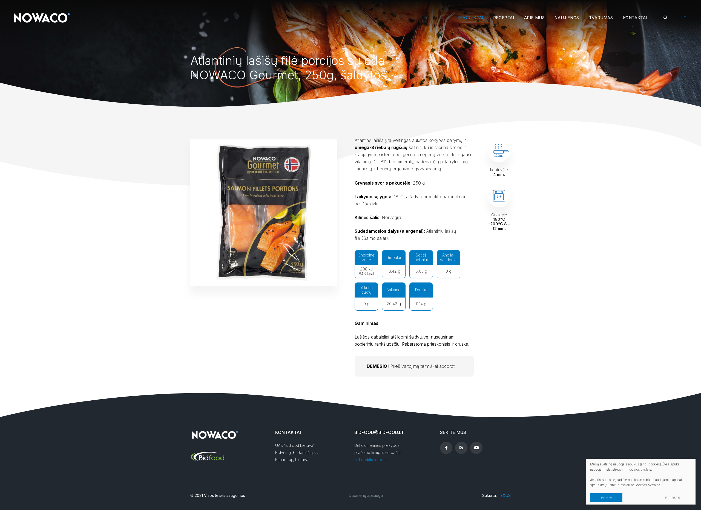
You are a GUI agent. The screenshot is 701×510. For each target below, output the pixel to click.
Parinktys (673, 497)
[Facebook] (446, 448)
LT (683, 17)
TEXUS (504, 495)
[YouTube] (476, 448)
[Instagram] (461, 448)
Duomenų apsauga (366, 495)
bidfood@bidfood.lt (371, 459)
